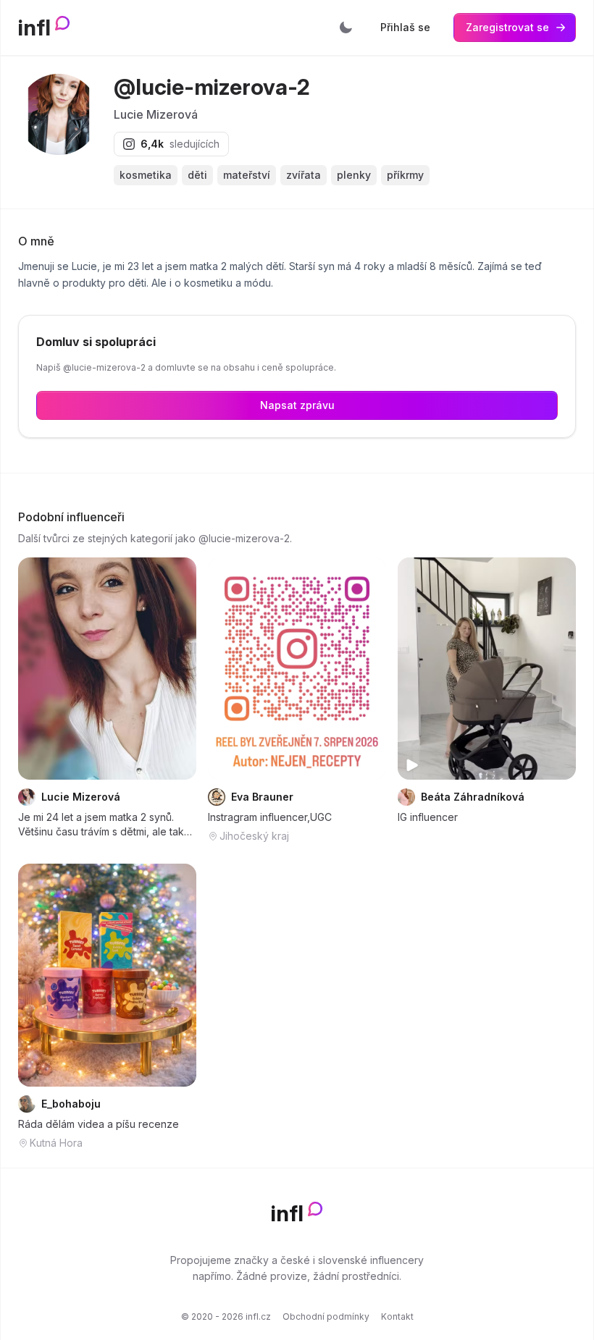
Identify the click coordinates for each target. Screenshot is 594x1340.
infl (34, 27)
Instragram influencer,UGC (270, 817)
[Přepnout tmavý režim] (345, 27)
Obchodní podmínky (326, 1316)
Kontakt (397, 1316)
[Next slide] (365, 668)
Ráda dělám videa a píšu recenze (98, 1124)
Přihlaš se (405, 27)
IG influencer (428, 817)
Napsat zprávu (297, 405)
